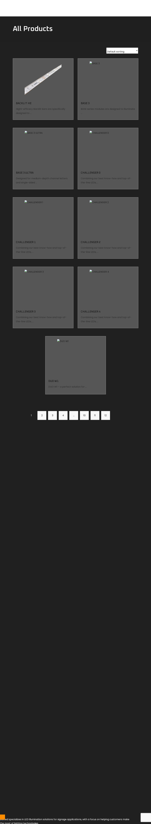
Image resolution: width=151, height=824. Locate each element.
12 (106, 415)
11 (95, 415)
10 (84, 415)
